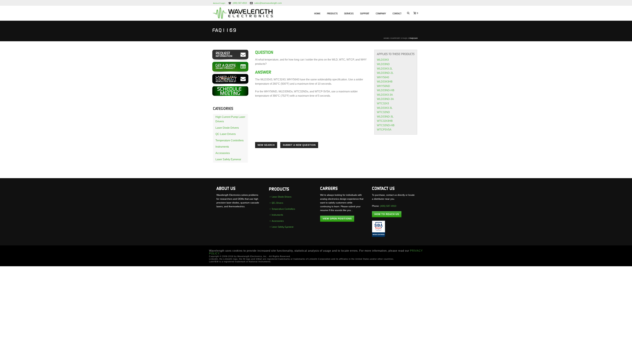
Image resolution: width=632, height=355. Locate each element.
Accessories (222, 153)
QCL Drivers (277, 202)
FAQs (405, 38)
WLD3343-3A (385, 94)
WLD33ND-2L (385, 72)
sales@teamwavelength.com (268, 3)
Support (364, 13)
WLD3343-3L (385, 107)
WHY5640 (383, 77)
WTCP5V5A (384, 129)
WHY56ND (383, 86)
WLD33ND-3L (385, 116)
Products (332, 13)
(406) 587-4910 (240, 3)
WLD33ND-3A (385, 99)
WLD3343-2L (385, 68)
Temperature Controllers (229, 140)
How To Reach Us (386, 214)
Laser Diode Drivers (227, 127)
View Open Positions (337, 218)
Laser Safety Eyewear (228, 159)
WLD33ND (383, 64)
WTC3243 (383, 103)
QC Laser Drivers (225, 134)
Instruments (222, 146)
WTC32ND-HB (386, 125)
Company (381, 13)
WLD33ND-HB (385, 90)
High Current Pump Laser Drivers (230, 119)
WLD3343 (383, 59)
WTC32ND (383, 112)
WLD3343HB (385, 81)
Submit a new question (299, 145)
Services (349, 13)
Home (317, 13)
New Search (266, 145)
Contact (397, 13)
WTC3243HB (385, 120)
